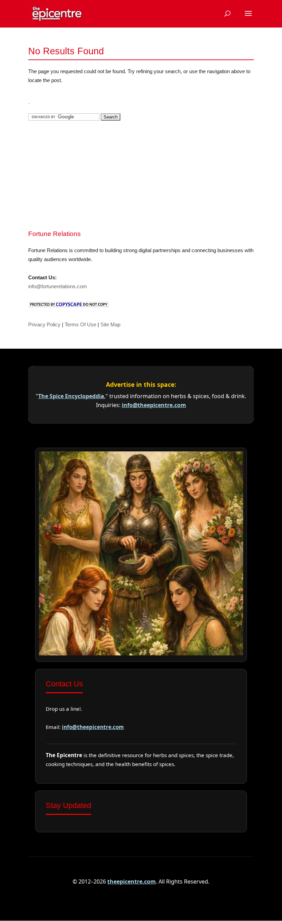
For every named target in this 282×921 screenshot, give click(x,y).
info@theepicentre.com (154, 405)
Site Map (110, 324)
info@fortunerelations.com (57, 286)
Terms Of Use (80, 324)
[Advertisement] (79, 174)
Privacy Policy (44, 324)
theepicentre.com (131, 881)
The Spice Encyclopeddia (71, 396)
